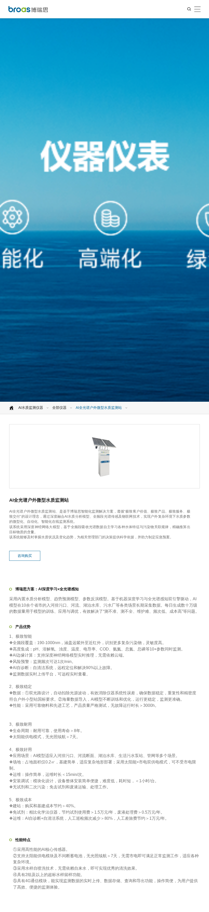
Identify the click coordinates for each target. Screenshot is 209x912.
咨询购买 (25, 556)
